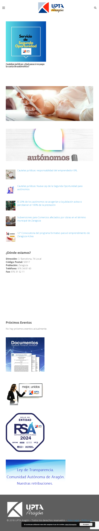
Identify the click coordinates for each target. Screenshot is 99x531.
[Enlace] (51, 7)
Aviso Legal (73, 520)
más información (71, 524)
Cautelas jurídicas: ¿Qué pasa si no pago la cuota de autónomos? (25, 65)
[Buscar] (95, 8)
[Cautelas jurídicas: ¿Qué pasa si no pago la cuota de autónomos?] (26, 41)
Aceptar (86, 524)
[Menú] (4, 8)
